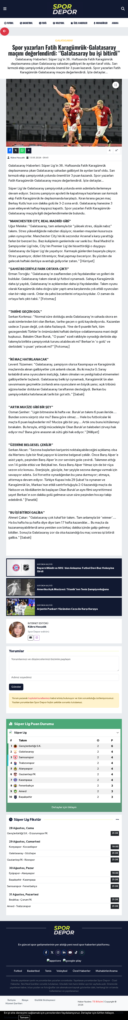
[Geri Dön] (4, 31)
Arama (115, 23)
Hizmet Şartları (14, 1004)
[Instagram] (37, 638)
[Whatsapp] (82, 952)
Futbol (9, 23)
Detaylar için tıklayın (64, 807)
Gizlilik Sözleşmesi (44, 1000)
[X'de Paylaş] (16, 150)
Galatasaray (64, 40)
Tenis (43, 23)
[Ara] (123, 9)
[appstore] (54, 960)
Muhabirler (101, 23)
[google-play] (72, 960)
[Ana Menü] (4, 9)
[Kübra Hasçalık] (17, 629)
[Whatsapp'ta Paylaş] (22, 150)
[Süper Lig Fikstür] (117, 819)
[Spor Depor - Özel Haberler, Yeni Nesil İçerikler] (65, 9)
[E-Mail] (30, 638)
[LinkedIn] (64, 952)
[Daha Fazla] (28, 150)
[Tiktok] (76, 952)
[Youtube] (70, 952)
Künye (25, 1000)
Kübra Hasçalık (18, 158)
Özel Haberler (80, 23)
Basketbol (27, 23)
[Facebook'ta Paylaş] (10, 150)
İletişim (12, 1000)
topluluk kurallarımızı (39, 698)
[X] (52, 952)
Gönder (16, 686)
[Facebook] (46, 952)
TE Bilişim (97, 1002)
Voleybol (59, 23)
